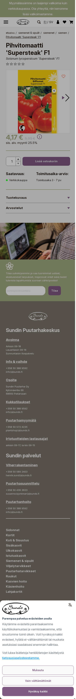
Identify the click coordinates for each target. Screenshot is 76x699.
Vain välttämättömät (38, 680)
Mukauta (38, 670)
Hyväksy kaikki (38, 691)
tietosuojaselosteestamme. (21, 658)
